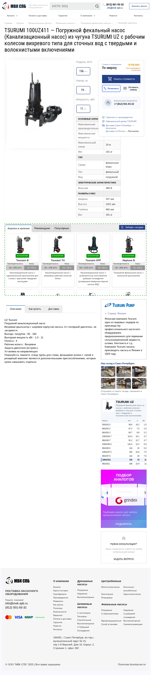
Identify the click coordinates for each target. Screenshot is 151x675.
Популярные (62, 228)
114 (130, 448)
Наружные (82, 593)
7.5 (138, 428)
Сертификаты (60, 594)
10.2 (137, 425)
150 (130, 452)
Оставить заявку (133, 88)
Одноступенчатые (132, 594)
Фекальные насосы (114, 604)
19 (138, 456)
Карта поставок (60, 590)
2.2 (145, 432)
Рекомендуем (42, 228)
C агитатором (83, 613)
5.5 (145, 444)
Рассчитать (133, 131)
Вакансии (57, 615)
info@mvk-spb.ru (115, 8)
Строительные (84, 620)
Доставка (53, 309)
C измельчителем (109, 613)
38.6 (130, 425)
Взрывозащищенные (111, 621)
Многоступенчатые (110, 587)
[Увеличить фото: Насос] (40, 104)
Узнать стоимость (124, 78)
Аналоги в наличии (19, 228)
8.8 (138, 432)
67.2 (130, 428)
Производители (60, 597)
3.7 (145, 436)
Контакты (138, 15)
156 (130, 460)
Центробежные (111, 581)
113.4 (130, 436)
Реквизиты (58, 601)
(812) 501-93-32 (115, 4)
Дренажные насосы (85, 583)
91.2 (130, 440)
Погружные (82, 590)
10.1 (137, 436)
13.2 (137, 444)
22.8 (137, 464)
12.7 (137, 440)
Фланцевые (107, 597)
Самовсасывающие (132, 624)
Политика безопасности (132, 664)
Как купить (35, 309)
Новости (113, 15)
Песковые (82, 616)
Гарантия (62, 15)
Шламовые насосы (84, 605)
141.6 (130, 444)
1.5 (145, 425)
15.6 (137, 452)
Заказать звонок (139, 6)
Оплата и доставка (38, 15)
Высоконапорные (85, 597)
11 (145, 460)
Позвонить (113, 88)
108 (130, 464)
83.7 (130, 432)
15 (138, 448)
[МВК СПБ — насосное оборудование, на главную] (14, 6)
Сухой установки (109, 624)
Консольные (107, 594)
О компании (61, 581)
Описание (15, 309)
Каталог (57, 587)
